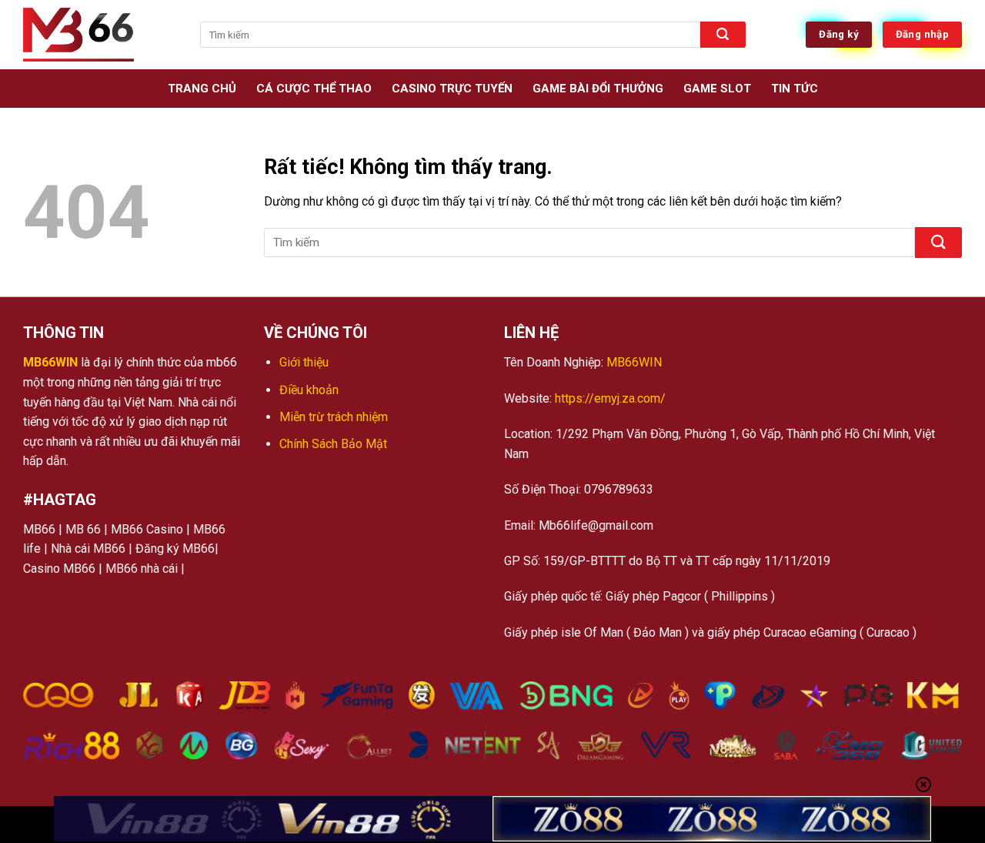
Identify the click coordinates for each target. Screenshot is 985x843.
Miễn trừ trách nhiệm (333, 417)
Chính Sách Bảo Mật (333, 444)
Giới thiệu (304, 362)
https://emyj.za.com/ (609, 398)
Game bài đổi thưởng (598, 88)
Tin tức (794, 88)
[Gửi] (722, 35)
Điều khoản (309, 390)
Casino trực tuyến (452, 88)
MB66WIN (50, 362)
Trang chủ (202, 88)
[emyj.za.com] (100, 34)
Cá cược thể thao (314, 88)
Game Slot (717, 88)
